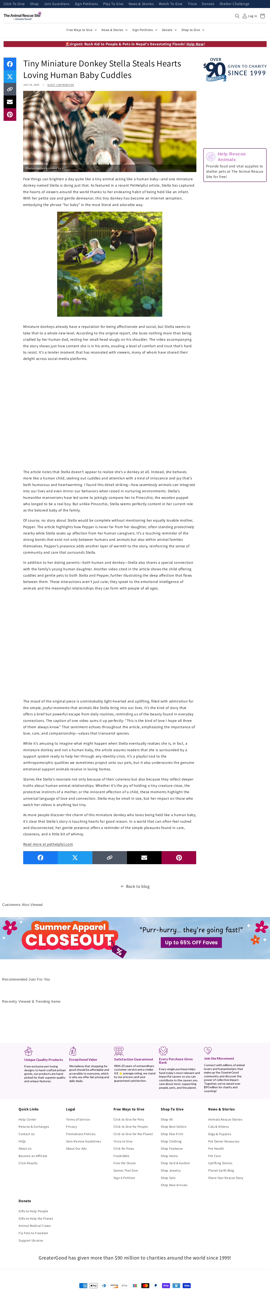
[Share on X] (10, 76)
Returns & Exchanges (34, 1126)
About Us (25, 1148)
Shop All (167, 1119)
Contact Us (27, 1134)
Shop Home (169, 1156)
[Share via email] (10, 102)
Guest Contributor (60, 84)
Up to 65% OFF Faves (191, 942)
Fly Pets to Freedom (33, 1233)
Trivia (192, 4)
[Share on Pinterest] (10, 114)
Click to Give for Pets (128, 1119)
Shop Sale (168, 1178)
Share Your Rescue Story (225, 1178)
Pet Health (216, 1148)
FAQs (22, 1141)
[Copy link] (10, 89)
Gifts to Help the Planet (36, 1218)
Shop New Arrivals (174, 1185)
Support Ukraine (31, 1240)
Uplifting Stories (220, 1163)
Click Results (28, 1163)
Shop (34, 4)
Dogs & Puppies (219, 1134)
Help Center (27, 1119)
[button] (237, 16)
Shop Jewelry (171, 1170)
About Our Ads (76, 1148)
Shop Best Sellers (173, 1126)
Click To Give (14, 4)
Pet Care (214, 1156)
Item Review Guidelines (83, 1141)
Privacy (71, 1126)
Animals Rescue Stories (225, 1119)
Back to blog (138, 886)
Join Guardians (56, 4)
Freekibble (121, 1156)
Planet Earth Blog (221, 1170)
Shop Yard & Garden (175, 1163)
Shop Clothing (171, 1141)
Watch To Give (171, 4)
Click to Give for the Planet (133, 1134)
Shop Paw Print (172, 1134)
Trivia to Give (123, 1141)
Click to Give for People (130, 1126)
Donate (208, 4)
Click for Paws (123, 1148)
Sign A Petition (124, 1178)
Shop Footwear (172, 1148)
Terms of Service (78, 1119)
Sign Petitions (86, 4)
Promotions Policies (81, 1134)
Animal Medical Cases (35, 1225)
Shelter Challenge (235, 4)
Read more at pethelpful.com (48, 844)
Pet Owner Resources (223, 1141)
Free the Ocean (124, 1163)
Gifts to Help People (33, 1211)
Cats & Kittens (218, 1126)
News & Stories (141, 4)
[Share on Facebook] (10, 64)
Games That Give (125, 1170)
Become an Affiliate (33, 1156)
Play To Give (113, 4)
